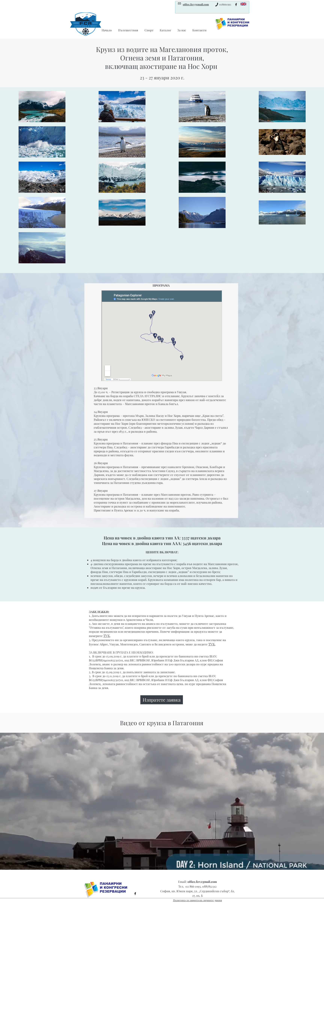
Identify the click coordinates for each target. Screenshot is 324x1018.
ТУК (106, 635)
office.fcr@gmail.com (202, 882)
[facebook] (236, 4)
